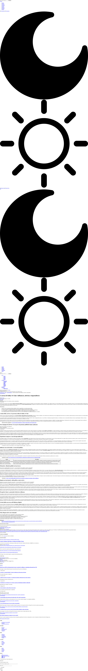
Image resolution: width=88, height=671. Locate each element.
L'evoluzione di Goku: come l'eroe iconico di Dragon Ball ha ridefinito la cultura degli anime (14, 609)
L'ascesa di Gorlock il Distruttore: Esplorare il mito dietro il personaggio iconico (24, 422)
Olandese (3, 7)
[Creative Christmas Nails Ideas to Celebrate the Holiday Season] (9, 539)
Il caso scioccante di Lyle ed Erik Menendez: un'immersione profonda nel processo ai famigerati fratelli (24, 457)
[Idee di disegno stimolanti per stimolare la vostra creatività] (8, 612)
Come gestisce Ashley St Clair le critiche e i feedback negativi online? (11, 517)
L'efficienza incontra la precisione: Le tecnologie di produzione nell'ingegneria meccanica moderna (15, 577)
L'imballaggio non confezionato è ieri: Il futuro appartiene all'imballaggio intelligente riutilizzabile (15, 582)
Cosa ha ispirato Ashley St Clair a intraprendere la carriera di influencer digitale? (12, 514)
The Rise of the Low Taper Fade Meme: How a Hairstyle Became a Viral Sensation (10, 547)
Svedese (3, 6)
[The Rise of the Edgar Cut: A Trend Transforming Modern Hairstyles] (10, 550)
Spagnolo (3, 5)
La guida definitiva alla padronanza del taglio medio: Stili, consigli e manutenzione (12, 597)
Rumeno (3, 8)
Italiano (3, 9)
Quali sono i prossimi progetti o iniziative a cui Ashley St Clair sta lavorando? (12, 518)
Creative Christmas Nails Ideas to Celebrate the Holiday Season (12, 541)
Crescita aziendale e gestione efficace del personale (8, 587)
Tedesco (3, 3)
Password (1, 665)
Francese (3, 4)
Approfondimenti (2, 393)
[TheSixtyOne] (4, 188)
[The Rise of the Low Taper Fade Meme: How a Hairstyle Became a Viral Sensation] (12, 545)
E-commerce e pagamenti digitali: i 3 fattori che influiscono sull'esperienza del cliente (13, 572)
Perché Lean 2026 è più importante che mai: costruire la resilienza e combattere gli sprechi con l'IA (18, 567)
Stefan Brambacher (3, 557)
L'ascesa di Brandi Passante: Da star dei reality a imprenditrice (10, 603)
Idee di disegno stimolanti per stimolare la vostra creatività (9, 615)
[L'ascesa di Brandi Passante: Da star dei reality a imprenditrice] (9, 600)
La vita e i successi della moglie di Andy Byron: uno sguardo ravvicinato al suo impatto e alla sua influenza (22, 478)
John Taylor (1, 399)
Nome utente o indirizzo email (4, 663)
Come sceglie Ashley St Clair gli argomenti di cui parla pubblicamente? (11, 515)
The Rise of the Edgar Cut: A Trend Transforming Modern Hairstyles (9, 552)
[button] (44, 670)
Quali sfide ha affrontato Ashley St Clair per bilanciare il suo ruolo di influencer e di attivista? (14, 516)
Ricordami (2, 667)
